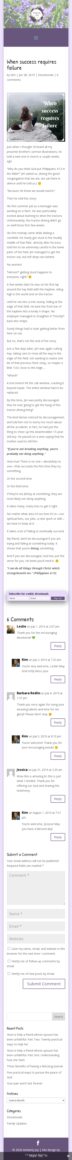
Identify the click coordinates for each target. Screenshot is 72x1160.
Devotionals (46, 75)
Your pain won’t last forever (24, 1083)
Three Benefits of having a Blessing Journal (35, 1066)
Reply (58, 646)
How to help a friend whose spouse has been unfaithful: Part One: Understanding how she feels (33, 1055)
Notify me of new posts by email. (33, 974)
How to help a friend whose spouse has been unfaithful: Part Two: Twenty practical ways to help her (34, 1039)
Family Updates (17, 1123)
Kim (13, 75)
